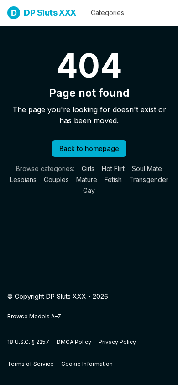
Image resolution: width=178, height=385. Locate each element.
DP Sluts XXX (43, 13)
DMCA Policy (74, 341)
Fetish (113, 179)
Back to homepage (89, 148)
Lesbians (23, 179)
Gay (89, 190)
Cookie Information (87, 363)
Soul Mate (147, 168)
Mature (86, 179)
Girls (88, 168)
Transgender (148, 179)
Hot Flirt (113, 168)
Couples (56, 179)
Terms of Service (30, 363)
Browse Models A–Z (34, 316)
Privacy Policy (117, 341)
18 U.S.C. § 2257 (28, 341)
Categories (107, 12)
